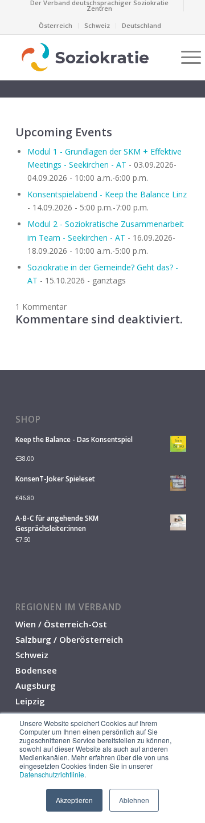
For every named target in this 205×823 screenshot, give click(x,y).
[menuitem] (99, 5)
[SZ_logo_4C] (85, 57)
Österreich (55, 25)
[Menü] (185, 57)
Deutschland (141, 25)
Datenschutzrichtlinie (51, 774)
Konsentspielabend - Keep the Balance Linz (107, 194)
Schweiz (97, 25)
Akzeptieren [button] (74, 800)
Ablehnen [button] (134, 800)
